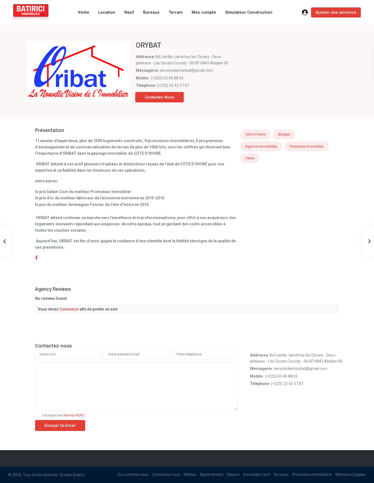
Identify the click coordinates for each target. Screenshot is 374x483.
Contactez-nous (159, 97)
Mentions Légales (350, 474)
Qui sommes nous (133, 474)
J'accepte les (63, 415)
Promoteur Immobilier (307, 146)
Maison (233, 474)
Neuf (129, 12)
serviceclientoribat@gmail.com (186, 70)
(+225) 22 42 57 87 (173, 85)
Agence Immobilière (261, 146)
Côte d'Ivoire (255, 134)
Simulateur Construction (248, 12)
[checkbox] (37, 415)
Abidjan (284, 134)
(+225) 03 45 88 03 (167, 78)
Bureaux (151, 12)
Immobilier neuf (257, 474)
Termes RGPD (74, 415)
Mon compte (204, 12)
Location (106, 12)
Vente (83, 12)
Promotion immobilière (312, 474)
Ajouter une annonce (335, 12)
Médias (190, 474)
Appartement (211, 474)
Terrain (176, 12)
